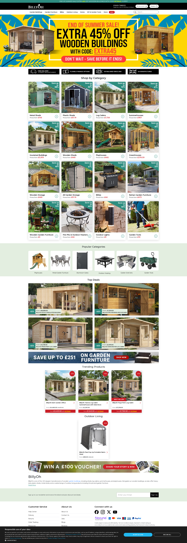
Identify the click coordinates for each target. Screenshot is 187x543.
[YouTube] (115, 512)
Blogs (63, 522)
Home (82, 12)
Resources (32, 526)
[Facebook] (97, 512)
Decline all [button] (167, 534)
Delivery (31, 515)
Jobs (63, 519)
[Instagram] (103, 512)
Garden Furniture (51, 12)
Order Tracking (33, 522)
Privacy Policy (61, 538)
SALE (111, 12)
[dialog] (93, 534)
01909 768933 (119, 5)
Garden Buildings (36, 12)
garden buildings (74, 481)
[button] (62, 540)
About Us (64, 512)
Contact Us (65, 515)
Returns (31, 519)
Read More (32, 485)
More (106, 12)
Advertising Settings (15, 538)
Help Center (32, 512)
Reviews (64, 526)
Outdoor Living (72, 12)
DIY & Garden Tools (94, 12)
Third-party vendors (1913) (73, 534)
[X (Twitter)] (109, 512)
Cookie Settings (52, 538)
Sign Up (154, 495)
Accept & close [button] (138, 534)
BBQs (62, 12)
